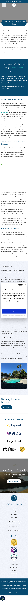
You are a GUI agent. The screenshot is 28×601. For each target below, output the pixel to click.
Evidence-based (4, 112)
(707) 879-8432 (19, 1)
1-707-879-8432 (14, 481)
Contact (14, 573)
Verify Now (6, 407)
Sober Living (14, 564)
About (14, 511)
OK (14, 311)
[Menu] (4, 5)
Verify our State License (14, 592)
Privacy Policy (16, 582)
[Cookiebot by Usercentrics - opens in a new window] (17, 285)
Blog (14, 570)
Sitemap (11, 582)
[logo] (14, 5)
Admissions (14, 567)
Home (14, 509)
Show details (20, 307)
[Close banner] (25, 284)
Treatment (14, 514)
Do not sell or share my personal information (14, 315)
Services (14, 517)
